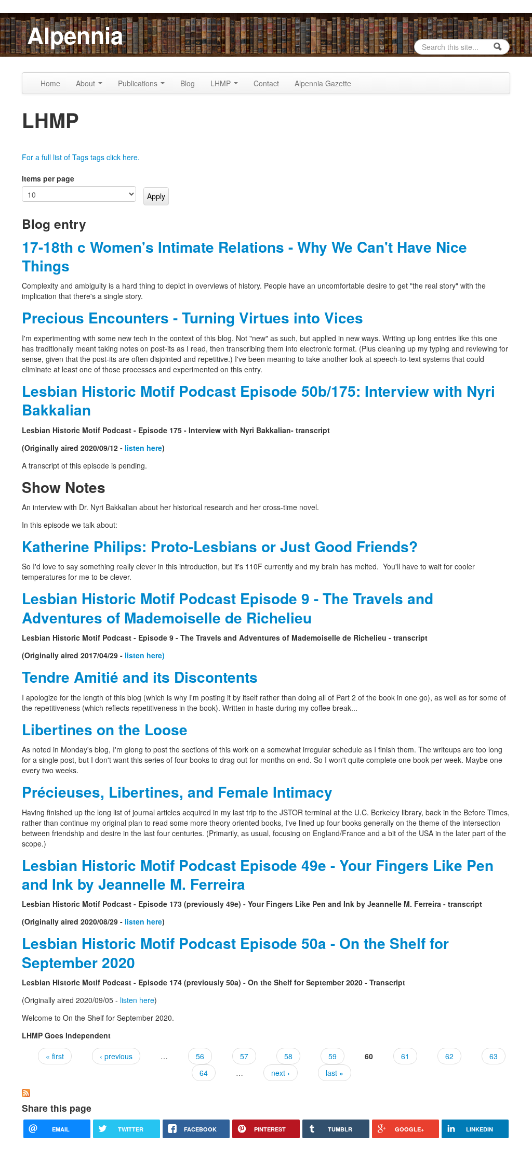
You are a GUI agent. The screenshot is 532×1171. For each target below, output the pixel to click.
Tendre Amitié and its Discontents (140, 676)
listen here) (145, 655)
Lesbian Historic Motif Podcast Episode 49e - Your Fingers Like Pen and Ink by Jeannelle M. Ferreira (258, 874)
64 (204, 1073)
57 (244, 1056)
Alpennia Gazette (323, 83)
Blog (187, 83)
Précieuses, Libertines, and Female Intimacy (177, 791)
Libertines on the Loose (105, 729)
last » (334, 1073)
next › (280, 1073)
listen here (143, 448)
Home (50, 83)
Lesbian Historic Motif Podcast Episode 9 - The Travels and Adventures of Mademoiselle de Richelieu (227, 608)
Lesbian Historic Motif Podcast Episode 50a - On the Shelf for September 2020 (235, 952)
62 (449, 1056)
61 (405, 1056)
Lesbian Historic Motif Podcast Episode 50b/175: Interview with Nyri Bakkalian (258, 400)
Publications (138, 83)
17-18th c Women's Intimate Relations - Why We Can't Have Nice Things (244, 256)
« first (55, 1056)
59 (332, 1056)
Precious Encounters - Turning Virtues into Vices (192, 317)
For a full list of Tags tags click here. (81, 157)
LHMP (221, 83)
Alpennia (75, 34)
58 (288, 1056)
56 (200, 1056)
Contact (266, 83)
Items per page (48, 178)
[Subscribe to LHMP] (26, 1092)
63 (493, 1056)
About (86, 83)
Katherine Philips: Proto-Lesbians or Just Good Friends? (220, 546)
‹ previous (116, 1056)
